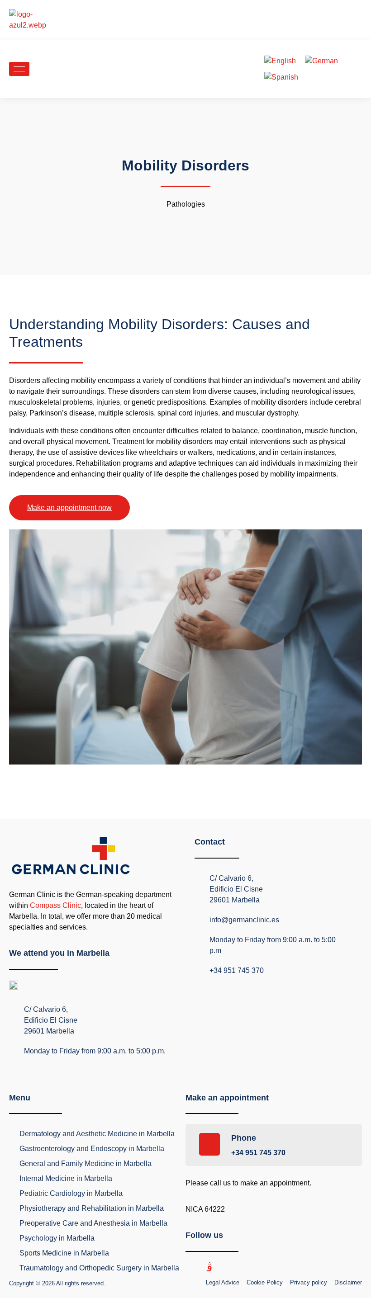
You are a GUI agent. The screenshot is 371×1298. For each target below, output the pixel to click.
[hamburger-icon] (19, 69)
